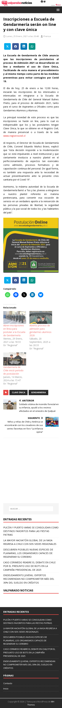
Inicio (5, 688)
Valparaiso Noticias (18, 590)
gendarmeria (38, 392)
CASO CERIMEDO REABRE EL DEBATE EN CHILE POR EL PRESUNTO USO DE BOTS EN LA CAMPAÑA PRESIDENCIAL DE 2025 (29, 566)
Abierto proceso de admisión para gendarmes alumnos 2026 (40, 330)
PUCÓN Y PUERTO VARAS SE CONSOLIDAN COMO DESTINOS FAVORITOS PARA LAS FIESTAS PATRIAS (31, 531)
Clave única (18, 392)
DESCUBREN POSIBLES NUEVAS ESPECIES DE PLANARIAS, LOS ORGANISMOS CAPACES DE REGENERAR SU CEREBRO (28, 553)
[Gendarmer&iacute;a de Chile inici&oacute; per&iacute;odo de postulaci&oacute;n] (14, 359)
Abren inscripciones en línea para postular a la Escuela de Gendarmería (14, 330)
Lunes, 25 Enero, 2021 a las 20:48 (22, 36)
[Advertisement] (31, 476)
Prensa (47, 36)
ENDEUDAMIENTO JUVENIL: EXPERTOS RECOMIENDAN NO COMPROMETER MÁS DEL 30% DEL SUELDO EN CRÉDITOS (28, 579)
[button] (57, 9)
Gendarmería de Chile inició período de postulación (13, 370)
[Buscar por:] (31, 509)
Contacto (7, 683)
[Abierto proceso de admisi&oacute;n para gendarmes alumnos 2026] (40, 317)
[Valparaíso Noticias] (31, 4)
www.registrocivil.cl (14, 135)
